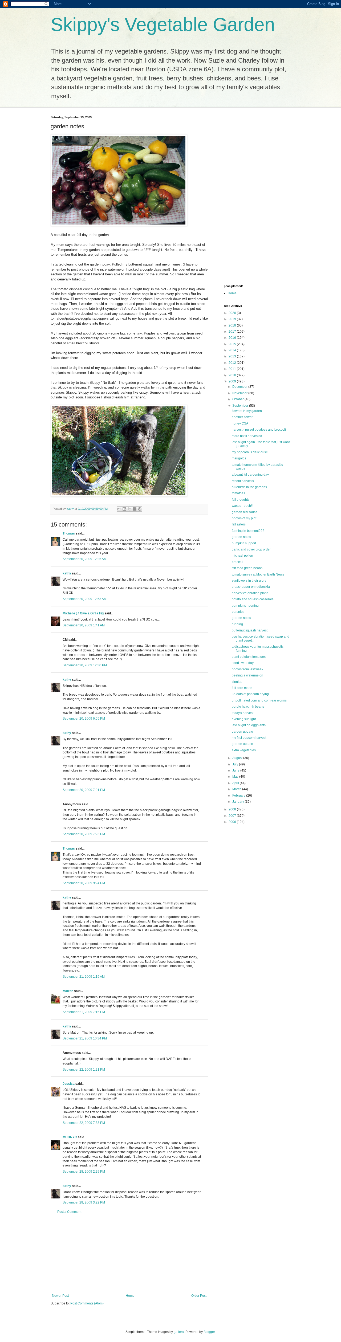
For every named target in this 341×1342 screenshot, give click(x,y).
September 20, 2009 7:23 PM (84, 834)
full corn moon (242, 688)
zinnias (237, 682)
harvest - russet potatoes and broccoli (259, 429)
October (238, 399)
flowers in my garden (247, 411)
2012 (233, 363)
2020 (233, 313)
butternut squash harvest (249, 630)
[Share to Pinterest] (139, 509)
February (239, 795)
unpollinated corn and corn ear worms (259, 700)
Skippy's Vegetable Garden (163, 24)
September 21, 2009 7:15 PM (84, 1012)
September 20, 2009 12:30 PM (85, 665)
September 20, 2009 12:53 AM (85, 599)
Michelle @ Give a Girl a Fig (83, 613)
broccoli (237, 562)
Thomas (69, 533)
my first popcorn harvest (249, 738)
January (238, 801)
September (240, 405)
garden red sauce (244, 512)
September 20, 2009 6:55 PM (84, 718)
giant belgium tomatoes (249, 657)
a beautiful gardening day (250, 474)
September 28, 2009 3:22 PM (84, 1202)
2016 (233, 338)
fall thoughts (240, 499)
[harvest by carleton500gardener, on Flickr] (119, 225)
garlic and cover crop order (251, 549)
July (235, 764)
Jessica (69, 1084)
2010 (233, 375)
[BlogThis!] (124, 509)
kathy (67, 573)
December (240, 387)
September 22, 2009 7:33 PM (84, 1123)
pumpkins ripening (245, 605)
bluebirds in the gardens (249, 487)
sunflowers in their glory (249, 580)
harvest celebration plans (250, 593)
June (236, 770)
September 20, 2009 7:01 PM (84, 790)
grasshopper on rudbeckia (251, 587)
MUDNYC (70, 1137)
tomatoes (238, 493)
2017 (233, 331)
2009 (233, 381)
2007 (233, 816)
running (237, 624)
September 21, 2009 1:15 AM (84, 976)
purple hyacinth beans (248, 706)
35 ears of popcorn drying (250, 694)
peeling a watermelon (247, 675)
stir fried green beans (247, 568)
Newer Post (60, 1296)
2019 (233, 319)
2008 (233, 809)
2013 (233, 356)
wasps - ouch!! (242, 506)
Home (130, 1296)
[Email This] (119, 509)
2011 (233, 369)
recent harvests (243, 481)
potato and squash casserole (253, 599)
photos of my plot (244, 518)
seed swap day (243, 663)
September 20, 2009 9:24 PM (84, 883)
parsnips (238, 612)
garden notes (241, 537)
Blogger (209, 1332)
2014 (233, 350)
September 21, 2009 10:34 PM (85, 1038)
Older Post (198, 1296)
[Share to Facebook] (134, 509)
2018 (233, 325)
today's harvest (242, 713)
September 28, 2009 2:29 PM (84, 1171)
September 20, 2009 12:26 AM (85, 559)
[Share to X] (129, 509)
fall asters (239, 524)
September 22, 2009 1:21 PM (84, 1069)
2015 (233, 344)
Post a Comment (69, 1212)
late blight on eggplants (249, 725)
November (240, 393)
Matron (68, 991)
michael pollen (242, 555)
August (237, 758)
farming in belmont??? (248, 531)
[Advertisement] (129, 1254)
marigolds (239, 458)
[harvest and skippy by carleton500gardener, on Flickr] (119, 495)
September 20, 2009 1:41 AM (84, 625)
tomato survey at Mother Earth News (258, 574)
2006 (233, 822)
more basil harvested (247, 436)
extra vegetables (244, 750)
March (237, 789)
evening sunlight (244, 719)
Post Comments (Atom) (87, 1303)
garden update (242, 731)
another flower (242, 417)
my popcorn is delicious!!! (250, 452)
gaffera (179, 1332)
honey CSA (240, 423)
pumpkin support (244, 543)
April (236, 783)
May (235, 776)
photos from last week (247, 669)
